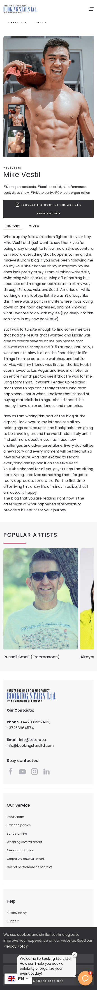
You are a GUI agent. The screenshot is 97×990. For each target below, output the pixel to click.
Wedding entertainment (24, 842)
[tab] (16, 115)
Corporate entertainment (25, 859)
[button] (91, 9)
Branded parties (19, 825)
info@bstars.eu (32, 739)
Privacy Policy (17, 913)
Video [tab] (34, 226)
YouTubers (12, 168)
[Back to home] (20, 9)
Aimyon (11, 657)
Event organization (20, 850)
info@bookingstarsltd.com (30, 745)
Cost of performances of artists (29, 867)
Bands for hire (17, 833)
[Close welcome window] (74, 954)
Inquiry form (15, 817)
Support (12, 921)
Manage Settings (48, 981)
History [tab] (13, 226)
